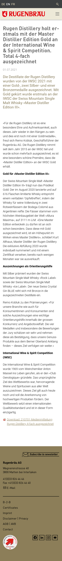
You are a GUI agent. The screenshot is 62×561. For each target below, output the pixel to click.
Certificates (10, 507)
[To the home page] (16, 14)
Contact (8, 529)
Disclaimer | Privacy (15, 518)
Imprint (7, 513)
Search (57, 4)
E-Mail (11, 488)
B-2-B (7, 502)
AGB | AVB (9, 524)
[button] (57, 14)
